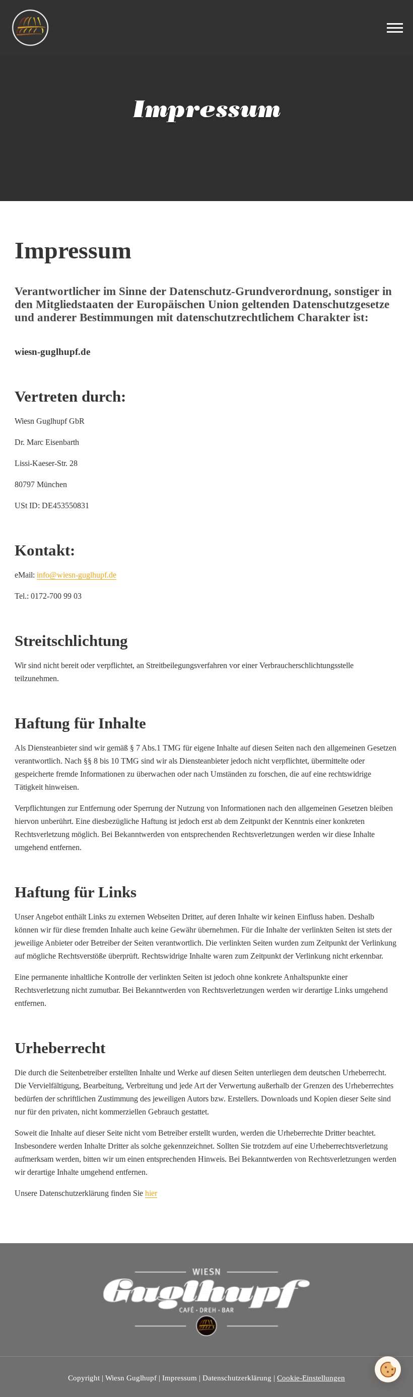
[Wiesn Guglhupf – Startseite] (30, 28)
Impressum (179, 1378)
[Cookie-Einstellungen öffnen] (388, 1370)
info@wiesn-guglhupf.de (76, 575)
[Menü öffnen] (395, 28)
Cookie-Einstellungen (311, 1378)
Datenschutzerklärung (236, 1378)
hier (151, 1193)
